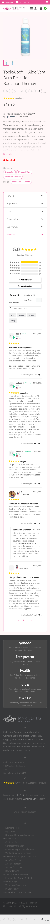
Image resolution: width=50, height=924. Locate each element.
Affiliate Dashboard (14, 867)
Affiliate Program (13, 863)
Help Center (20, 795)
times (21, 315)
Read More (8, 154)
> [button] (31, 620)
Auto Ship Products (14, 860)
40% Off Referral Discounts (18, 874)
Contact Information (14, 845)
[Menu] (31, 8)
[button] (35, 375)
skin (12, 315)
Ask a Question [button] (26, 286)
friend (31, 315)
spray (13, 321)
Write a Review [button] (26, 280)
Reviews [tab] (13, 295)
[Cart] (41, 8)
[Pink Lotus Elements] (14, 8)
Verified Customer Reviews (18, 852)
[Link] (36, 8)
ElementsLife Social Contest (18, 878)
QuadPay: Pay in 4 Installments (19, 849)
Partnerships (11, 881)
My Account (11, 831)
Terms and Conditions (15, 885)
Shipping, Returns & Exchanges (19, 834)
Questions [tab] (28, 295)
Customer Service (31, 798)
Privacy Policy (11, 888)
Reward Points (12, 870)
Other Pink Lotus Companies (18, 892)
